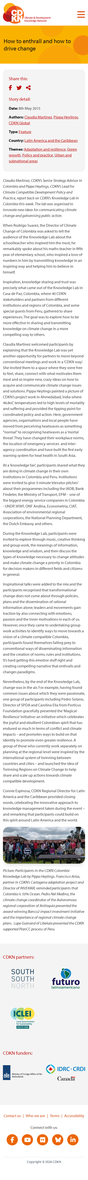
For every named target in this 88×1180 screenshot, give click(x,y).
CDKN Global (19, 122)
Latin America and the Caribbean (51, 140)
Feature (25, 131)
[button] (79, 14)
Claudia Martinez (38, 117)
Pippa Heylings (66, 117)
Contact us (12, 1115)
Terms (54, 1115)
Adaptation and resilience (45, 149)
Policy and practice (37, 155)
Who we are (35, 1115)
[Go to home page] (33, 14)
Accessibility (74, 1115)
